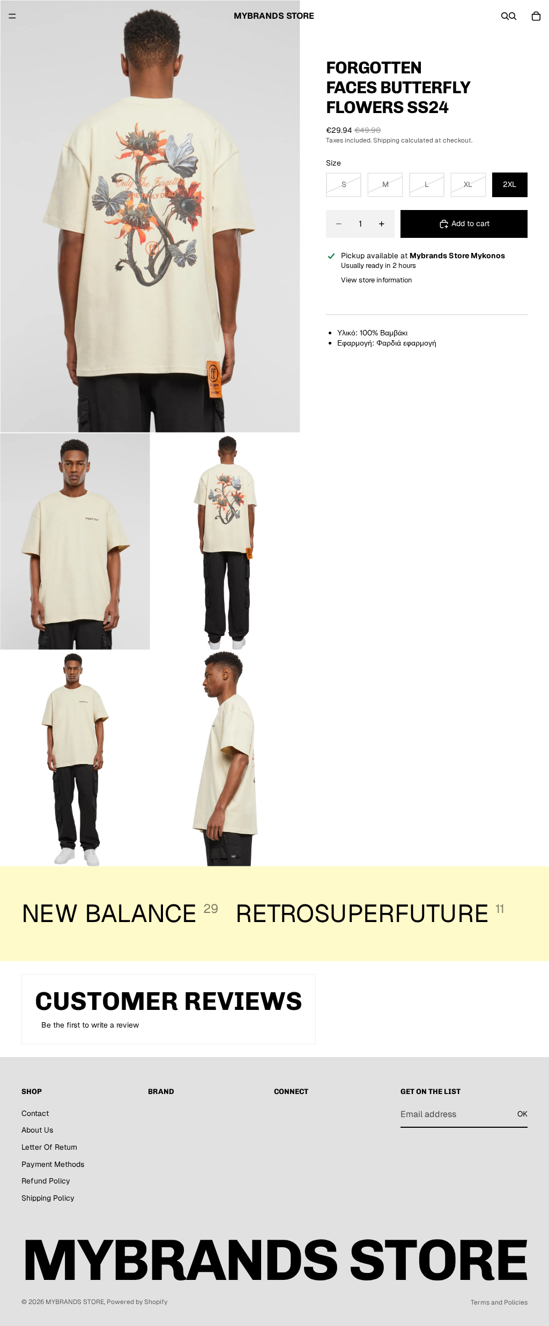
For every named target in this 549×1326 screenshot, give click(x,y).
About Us (37, 1130)
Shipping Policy (48, 1198)
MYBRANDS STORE (75, 1302)
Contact (35, 1113)
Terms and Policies (499, 1302)
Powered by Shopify (137, 1302)
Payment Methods (52, 1164)
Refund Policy (45, 1181)
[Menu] (12, 16)
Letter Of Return (49, 1147)
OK (522, 1114)
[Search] (505, 16)
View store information (376, 279)
